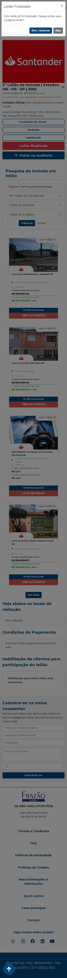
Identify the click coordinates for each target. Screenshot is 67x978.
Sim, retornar (41, 30)
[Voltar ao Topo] (9, 969)
